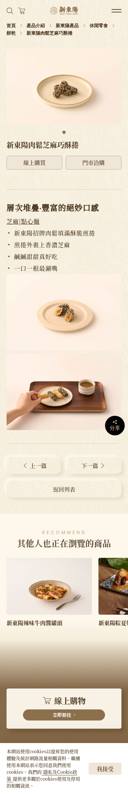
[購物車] (21, 11)
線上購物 (69, 706)
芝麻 (13, 221)
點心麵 (30, 221)
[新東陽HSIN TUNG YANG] (64, 11)
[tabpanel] (64, 86)
